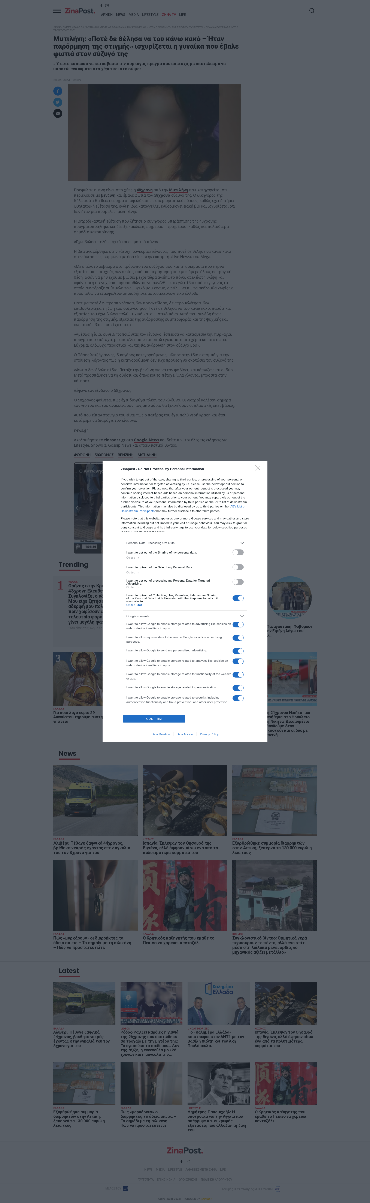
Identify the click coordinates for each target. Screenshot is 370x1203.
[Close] (259, 469)
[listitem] (185, 543)
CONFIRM (154, 718)
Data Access (185, 734)
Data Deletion (161, 734)
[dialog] (185, 601)
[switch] (238, 552)
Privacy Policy (209, 734)
